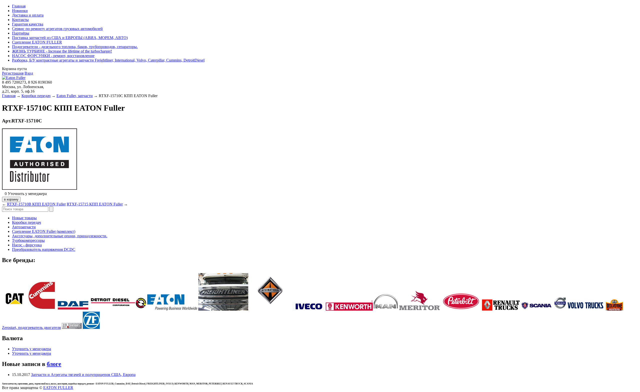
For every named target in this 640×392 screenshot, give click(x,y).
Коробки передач (36, 96)
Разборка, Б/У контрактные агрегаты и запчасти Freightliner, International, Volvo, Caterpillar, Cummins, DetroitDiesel (108, 60)
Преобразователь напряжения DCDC (43, 249)
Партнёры (20, 33)
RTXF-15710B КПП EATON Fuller (36, 204)
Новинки (20, 11)
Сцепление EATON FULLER (37, 42)
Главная (19, 6)
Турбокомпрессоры (28, 240)
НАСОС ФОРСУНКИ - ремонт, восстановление (53, 56)
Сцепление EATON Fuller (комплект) (43, 231)
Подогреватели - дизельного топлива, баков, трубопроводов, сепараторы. (75, 47)
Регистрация (13, 73)
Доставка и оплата (28, 15)
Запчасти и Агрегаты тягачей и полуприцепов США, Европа (83, 374)
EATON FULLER (58, 387)
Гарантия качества (27, 24)
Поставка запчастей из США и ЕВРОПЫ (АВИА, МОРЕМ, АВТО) (70, 38)
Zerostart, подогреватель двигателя (31, 327)
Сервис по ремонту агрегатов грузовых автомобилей (57, 29)
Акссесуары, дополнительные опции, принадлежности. (59, 236)
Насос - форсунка (27, 245)
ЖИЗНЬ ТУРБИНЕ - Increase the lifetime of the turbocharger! (62, 51)
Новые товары (24, 218)
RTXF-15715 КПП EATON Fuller (95, 204)
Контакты (20, 20)
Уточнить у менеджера (31, 349)
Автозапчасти (24, 227)
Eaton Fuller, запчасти (74, 96)
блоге (54, 364)
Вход (28, 73)
